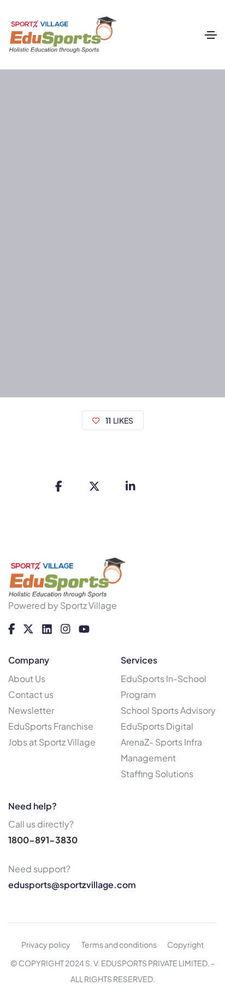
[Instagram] (65, 629)
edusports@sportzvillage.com (72, 884)
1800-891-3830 (43, 840)
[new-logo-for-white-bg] (67, 577)
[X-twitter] (28, 629)
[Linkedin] (47, 629)
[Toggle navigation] (211, 35)
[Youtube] (84, 629)
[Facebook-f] (11, 629)
